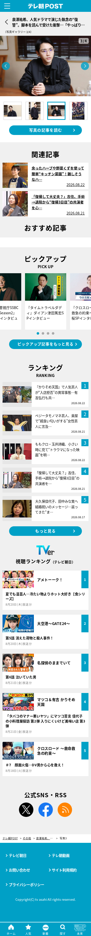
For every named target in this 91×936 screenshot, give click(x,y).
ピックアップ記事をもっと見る (45, 343)
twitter (26, 810)
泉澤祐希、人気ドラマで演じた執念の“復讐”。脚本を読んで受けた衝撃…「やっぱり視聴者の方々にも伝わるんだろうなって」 (47, 838)
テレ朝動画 (61, 855)
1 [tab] (38, 333)
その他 (27, 838)
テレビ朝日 (18, 855)
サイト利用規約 (64, 870)
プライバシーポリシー (26, 884)
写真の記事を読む (45, 130)
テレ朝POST (45, 6)
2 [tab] (43, 333)
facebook (45, 810)
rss (65, 810)
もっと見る (45, 531)
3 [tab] (48, 333)
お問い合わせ (19, 870)
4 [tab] (53, 333)
